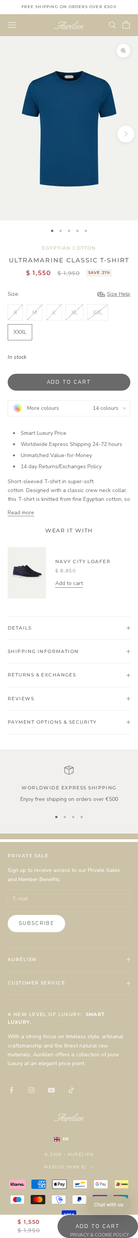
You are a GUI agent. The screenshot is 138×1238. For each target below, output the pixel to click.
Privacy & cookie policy (99, 1235)
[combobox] (69, 1139)
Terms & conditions (34, 1235)
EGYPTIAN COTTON (69, 248)
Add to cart (69, 382)
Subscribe (36, 923)
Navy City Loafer (82, 561)
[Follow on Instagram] (31, 1090)
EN (66, 1139)
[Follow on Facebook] (11, 1090)
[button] (108, 1204)
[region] (69, 785)
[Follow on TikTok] (71, 1090)
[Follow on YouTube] (51, 1090)
